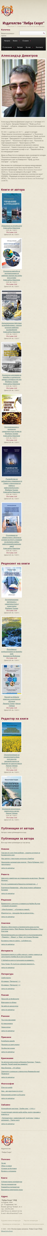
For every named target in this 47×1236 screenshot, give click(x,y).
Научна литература (8, 1184)
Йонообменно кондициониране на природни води (11, 651)
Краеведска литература (10, 1187)
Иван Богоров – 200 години (10, 1068)
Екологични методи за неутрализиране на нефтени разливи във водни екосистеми (11, 274)
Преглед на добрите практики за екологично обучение (11, 699)
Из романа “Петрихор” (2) (10, 985)
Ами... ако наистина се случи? (12, 1091)
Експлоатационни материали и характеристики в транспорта (12, 603)
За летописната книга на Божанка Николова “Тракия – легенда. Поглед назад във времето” (21, 1063)
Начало (7, 41)
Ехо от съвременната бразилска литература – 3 (19, 884)
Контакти (39, 47)
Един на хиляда (6, 1087)
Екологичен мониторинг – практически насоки (11, 810)
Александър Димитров (11, 228)
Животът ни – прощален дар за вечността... (17, 913)
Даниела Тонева (9, 703)
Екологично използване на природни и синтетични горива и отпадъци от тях (12, 377)
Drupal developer (7, 1231)
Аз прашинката (7, 1023)
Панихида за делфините (10, 999)
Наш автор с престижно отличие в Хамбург (17, 858)
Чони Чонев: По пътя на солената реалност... (18, 964)
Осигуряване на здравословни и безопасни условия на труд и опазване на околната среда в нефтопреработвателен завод (11, 540)
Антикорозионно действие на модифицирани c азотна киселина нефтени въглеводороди (12, 326)
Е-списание (6, 47)
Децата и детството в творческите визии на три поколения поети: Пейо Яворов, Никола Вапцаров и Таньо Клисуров (22, 929)
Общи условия (6, 1166)
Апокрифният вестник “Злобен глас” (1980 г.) (18, 1108)
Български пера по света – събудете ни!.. (16, 941)
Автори (20, 47)
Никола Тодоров (14, 704)
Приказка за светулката (10, 1044)
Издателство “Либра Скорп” (23, 22)
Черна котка (5, 1027)
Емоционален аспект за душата (13, 1095)
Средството (6, 978)
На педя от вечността (9, 1006)
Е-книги (25, 41)
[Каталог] (7, 11)
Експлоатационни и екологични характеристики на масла (11, 429)
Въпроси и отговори (8, 1171)
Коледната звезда (8, 1041)
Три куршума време (8, 1020)
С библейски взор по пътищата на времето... (18, 960)
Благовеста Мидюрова (11, 656)
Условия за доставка (9, 1168)
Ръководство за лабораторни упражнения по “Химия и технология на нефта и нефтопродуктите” (11, 483)
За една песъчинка (8, 1048)
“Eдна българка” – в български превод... (15, 909)
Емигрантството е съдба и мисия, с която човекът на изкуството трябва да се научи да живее (21, 955)
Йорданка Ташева (11, 382)
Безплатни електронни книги (12, 1190)
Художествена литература (11, 1182)
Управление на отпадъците (11, 226)
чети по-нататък (7, 868)
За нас (27, 47)
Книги (14, 41)
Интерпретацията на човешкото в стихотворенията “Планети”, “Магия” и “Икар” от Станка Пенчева (21, 936)
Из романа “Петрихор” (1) (10, 981)
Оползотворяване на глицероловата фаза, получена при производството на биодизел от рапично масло (12, 759)
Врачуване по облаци (8, 1002)
